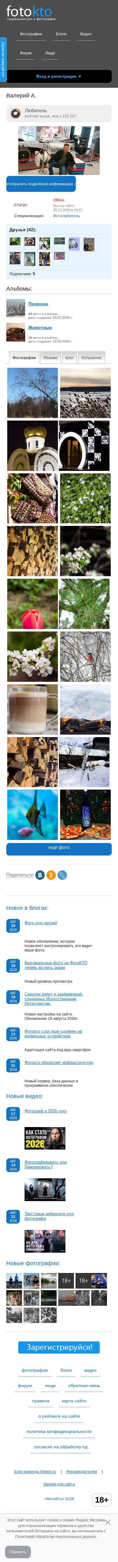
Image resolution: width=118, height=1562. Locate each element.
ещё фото (59, 847)
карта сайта (74, 1400)
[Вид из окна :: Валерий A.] (85, 680)
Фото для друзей (41, 923)
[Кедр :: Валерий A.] (84, 628)
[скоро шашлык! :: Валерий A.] (85, 733)
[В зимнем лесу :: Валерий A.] (32, 417)
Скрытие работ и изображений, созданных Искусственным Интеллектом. (54, 999)
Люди (50, 53)
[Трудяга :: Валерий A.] (85, 575)
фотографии (35, 1370)
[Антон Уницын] (44, 248)
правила (40, 1400)
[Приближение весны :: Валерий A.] (84, 786)
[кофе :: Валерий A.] (32, 733)
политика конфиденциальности (59, 1431)
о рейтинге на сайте (59, 1416)
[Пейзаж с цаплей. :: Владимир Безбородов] (49, 1304)
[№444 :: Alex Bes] (99, 1304)
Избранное (91, 358)
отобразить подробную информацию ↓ (41, 184)
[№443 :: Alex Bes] (14, 1322)
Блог (69, 358)
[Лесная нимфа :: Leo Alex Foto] (14, 1304)
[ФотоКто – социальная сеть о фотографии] (29, 8)
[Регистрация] (3, 80)
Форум (25, 53)
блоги (66, 1370)
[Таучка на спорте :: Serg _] (14, 1287)
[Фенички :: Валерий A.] (32, 522)
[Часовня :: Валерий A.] (32, 469)
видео (90, 1370)
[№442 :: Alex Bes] (31, 1322)
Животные (40, 327)
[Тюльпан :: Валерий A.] (32, 628)
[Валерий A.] (59, 174)
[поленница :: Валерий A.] (32, 575)
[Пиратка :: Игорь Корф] (99, 1287)
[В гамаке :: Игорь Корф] (66, 1287)
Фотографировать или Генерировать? (46, 1164)
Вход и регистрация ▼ (59, 76)
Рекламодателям (81, 1472)
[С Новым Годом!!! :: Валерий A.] (85, 838)
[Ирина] (74, 249)
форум (25, 1385)
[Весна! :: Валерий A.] (32, 680)
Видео (86, 34)
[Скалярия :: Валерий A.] (32, 838)
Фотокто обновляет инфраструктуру (59, 1062)
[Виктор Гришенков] (59, 243)
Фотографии (31, 34)
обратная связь (84, 1385)
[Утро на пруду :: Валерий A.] (85, 417)
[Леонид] (30, 244)
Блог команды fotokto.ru (35, 1472)
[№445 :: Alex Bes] (82, 1304)
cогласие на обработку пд (60, 1446)
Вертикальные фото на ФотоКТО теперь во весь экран (56, 965)
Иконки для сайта (59, 1484)
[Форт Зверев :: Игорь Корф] (49, 1287)
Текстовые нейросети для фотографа (49, 1216)
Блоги (61, 34)
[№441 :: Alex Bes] (49, 1322)
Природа (38, 303)
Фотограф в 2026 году (46, 1111)
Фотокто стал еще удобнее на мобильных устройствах (53, 1033)
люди (50, 1385)
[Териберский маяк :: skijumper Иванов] (66, 1304)
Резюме (51, 358)
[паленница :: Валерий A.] (32, 786)
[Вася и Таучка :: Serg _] (31, 1287)
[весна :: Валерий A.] (85, 522)
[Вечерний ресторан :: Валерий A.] (84, 469)
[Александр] (15, 244)
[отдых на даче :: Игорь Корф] (83, 1287)
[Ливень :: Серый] (31, 1304)
